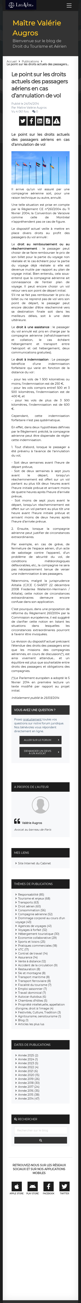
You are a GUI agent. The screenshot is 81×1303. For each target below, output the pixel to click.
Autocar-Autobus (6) (32, 996)
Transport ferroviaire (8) (34, 981)
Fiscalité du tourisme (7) (35, 985)
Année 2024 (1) (28, 1059)
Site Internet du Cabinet (34, 863)
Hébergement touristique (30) (38, 934)
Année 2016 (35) (29, 1091)
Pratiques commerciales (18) (37, 945)
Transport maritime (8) (34, 977)
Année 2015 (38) (29, 1094)
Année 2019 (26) (29, 1079)
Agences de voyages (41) (35, 926)
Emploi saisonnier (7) (32, 989)
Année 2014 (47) (29, 1098)
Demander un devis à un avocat (37, 752)
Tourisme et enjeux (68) (34, 898)
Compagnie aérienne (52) (35, 914)
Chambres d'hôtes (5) (32, 1000)
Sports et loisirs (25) (31, 941)
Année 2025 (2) (28, 1055)
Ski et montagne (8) (32, 973)
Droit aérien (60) (29, 906)
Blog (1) (23, 1020)
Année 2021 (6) (28, 1071)
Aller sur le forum (37, 739)
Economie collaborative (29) (37, 938)
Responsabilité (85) (31, 894)
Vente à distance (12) (32, 961)
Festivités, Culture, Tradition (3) (39, 1012)
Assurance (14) (28, 957)
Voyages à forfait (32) (32, 930)
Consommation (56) (32, 910)
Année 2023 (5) (28, 1063)
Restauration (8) (29, 969)
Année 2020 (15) (29, 1075)
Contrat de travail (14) (33, 953)
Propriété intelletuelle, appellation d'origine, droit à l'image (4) (40, 1006)
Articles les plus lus (31, 1024)
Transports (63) (28, 902)
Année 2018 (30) (29, 1083)
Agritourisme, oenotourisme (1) (39, 1016)
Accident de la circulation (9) (38, 965)
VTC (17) (23, 949)
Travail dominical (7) (32, 993)
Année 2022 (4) (28, 1067)
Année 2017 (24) (29, 1087)
